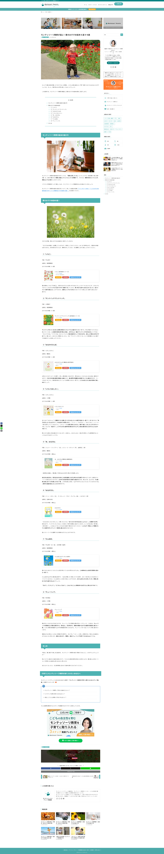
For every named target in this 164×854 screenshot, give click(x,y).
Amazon (58, 277)
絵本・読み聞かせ (45, 37)
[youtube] (63, 798)
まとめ (50, 123)
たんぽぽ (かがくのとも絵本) (62, 556)
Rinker (61, 273)
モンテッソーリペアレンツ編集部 (47, 799)
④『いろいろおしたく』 (57, 113)
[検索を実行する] (121, 34)
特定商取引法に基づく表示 (84, 850)
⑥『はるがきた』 (55, 117)
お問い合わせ (97, 850)
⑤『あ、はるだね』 (55, 115)
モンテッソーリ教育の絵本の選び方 (57, 103)
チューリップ (58, 609)
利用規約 (92, 850)
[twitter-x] (59, 798)
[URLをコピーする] (1, 431)
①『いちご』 (54, 107)
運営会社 (65, 850)
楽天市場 (65, 277)
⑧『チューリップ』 (55, 121)
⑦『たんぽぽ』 (54, 119)
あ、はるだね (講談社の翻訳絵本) (63, 459)
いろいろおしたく (59, 406)
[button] (51, 768)
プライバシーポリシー (73, 850)
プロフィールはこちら (113, 62)
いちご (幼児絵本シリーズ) (62, 271)
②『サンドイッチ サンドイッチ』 (59, 109)
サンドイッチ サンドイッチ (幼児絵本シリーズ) (67, 316)
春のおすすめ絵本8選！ (54, 105)
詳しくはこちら (92, 9)
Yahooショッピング (75, 277)
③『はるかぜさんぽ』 (56, 111)
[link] (57, 798)
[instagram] (61, 798)
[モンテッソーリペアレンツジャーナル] (50, 4)
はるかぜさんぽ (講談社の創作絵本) (64, 362)
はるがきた (58, 508)
